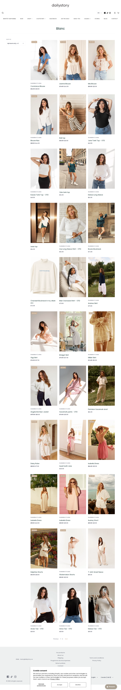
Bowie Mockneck (94, 249)
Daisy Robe (35, 463)
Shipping (60, 658)
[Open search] (3, 13)
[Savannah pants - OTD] (72, 386)
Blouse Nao (35, 140)
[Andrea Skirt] (101, 277)
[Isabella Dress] (101, 440)
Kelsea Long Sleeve (95, 195)
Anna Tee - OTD (65, 629)
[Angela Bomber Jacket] (44, 386)
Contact (115, 19)
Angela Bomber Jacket (40, 412)
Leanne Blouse (65, 84)
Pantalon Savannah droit (98, 409)
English (93, 677)
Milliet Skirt (92, 357)
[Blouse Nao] (44, 114)
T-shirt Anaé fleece (95, 572)
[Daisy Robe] (44, 440)
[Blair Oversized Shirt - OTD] (72, 277)
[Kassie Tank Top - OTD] (44, 169)
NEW (21, 19)
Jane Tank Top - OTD (96, 140)
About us (60, 655)
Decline (78, 685)
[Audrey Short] (101, 494)
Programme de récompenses (60, 660)
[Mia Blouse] (101, 60)
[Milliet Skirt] (101, 331)
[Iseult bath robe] (72, 440)
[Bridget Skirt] (72, 331)
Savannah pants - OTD (68, 412)
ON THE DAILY (65, 19)
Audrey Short (93, 520)
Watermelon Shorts (67, 574)
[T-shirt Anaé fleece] (101, 548)
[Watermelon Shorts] (72, 548)
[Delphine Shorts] (44, 548)
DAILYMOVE (53, 19)
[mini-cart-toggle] (118, 13)
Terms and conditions (97, 658)
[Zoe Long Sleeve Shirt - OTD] (72, 223)
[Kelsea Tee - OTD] (101, 603)
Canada (106, 677)
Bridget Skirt (64, 355)
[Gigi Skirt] (44, 331)
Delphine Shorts (37, 572)
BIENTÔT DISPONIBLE (9, 19)
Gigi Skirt (34, 357)
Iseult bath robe (65, 466)
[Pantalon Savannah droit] (101, 386)
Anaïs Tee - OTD (37, 629)
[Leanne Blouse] (72, 60)
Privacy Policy (55, 679)
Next (66, 639)
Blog (105, 19)
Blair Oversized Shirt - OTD (69, 301)
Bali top (62, 138)
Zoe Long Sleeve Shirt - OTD (70, 249)
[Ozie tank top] (72, 169)
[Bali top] (72, 114)
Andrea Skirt (93, 303)
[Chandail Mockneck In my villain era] (44, 277)
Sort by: (9, 39)
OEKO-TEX (77, 19)
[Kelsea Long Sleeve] (101, 169)
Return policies (60, 663)
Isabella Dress (93, 463)
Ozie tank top (64, 192)
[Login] (115, 13)
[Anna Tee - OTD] (72, 603)
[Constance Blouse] (44, 60)
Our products (60, 652)
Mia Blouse (92, 84)
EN (98, 13)
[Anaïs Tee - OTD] (44, 603)
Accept (59, 685)
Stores (97, 19)
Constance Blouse (38, 86)
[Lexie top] (44, 223)
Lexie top (34, 246)
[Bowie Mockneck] (101, 223)
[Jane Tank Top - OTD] (101, 114)
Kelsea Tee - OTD (95, 629)
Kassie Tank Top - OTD (39, 195)
